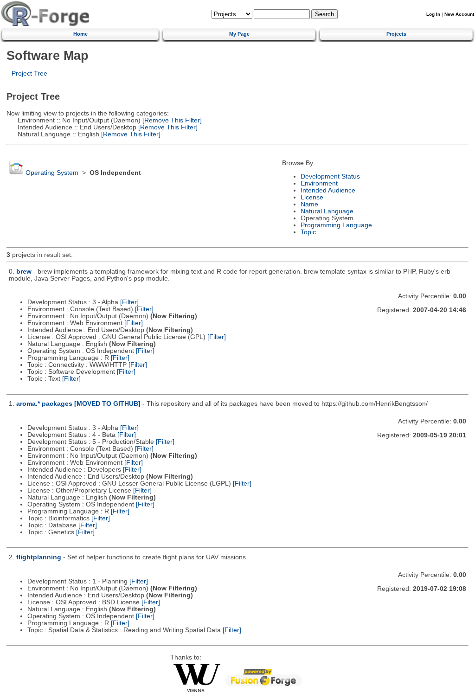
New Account (459, 14)
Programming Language (336, 225)
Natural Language (327, 211)
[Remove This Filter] (171, 120)
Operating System (52, 172)
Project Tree (29, 73)
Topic (308, 232)
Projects (396, 34)
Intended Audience (328, 190)
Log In (433, 14)
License (312, 197)
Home (80, 34)
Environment (319, 183)
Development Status (330, 176)
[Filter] (129, 302)
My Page (239, 34)
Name (309, 204)
